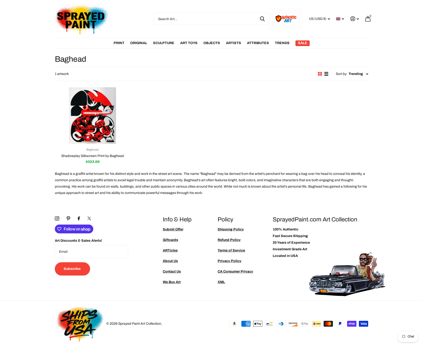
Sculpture (163, 43)
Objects (211, 43)
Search (262, 19)
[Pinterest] (68, 218)
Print (119, 43)
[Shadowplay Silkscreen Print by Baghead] (92, 115)
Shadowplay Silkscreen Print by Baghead (92, 156)
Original (138, 43)
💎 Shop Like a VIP (386, 193)
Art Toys (189, 43)
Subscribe (72, 269)
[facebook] (79, 218)
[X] (89, 218)
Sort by (341, 74)
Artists (233, 43)
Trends (282, 43)
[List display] (326, 74)
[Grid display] (320, 74)
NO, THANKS (386, 208)
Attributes (258, 43)
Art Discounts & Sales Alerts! (78, 240)
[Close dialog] (418, 123)
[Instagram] (57, 218)
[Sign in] (354, 18)
